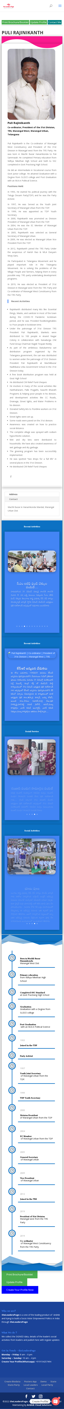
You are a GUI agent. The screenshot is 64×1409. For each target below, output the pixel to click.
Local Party (47, 1384)
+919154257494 (43, 1361)
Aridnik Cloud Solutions (39, 1405)
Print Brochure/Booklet (15, 22)
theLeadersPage (19, 1401)
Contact (13, 499)
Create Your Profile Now (19, 1289)
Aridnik (56, 1314)
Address (13, 494)
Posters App (30, 1381)
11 (42, 626)
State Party (14, 1384)
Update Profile (38, 22)
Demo (43, 1381)
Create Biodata (12, 1381)
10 (39, 626)
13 (47, 626)
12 (44, 626)
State (53, 1381)
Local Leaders (31, 1384)
